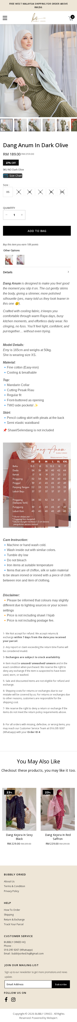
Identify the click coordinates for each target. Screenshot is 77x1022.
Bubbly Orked (15, 874)
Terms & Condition (14, 886)
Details (7, 272)
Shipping (9, 914)
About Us (9, 881)
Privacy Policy (11, 891)
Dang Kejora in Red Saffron (27, 837)
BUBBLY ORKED (43, 1013)
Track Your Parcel (13, 924)
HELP (7, 903)
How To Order (12, 910)
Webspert (52, 1018)
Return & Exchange (14, 919)
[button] (73, 69)
